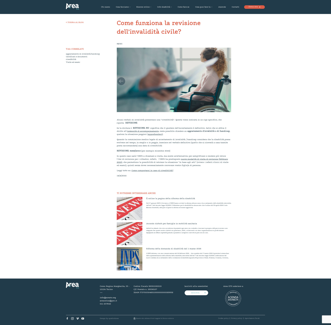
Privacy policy (236, 318)
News (119, 44)
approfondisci (155, 134)
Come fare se (183, 7)
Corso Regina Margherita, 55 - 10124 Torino (115, 288)
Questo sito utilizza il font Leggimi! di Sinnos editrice (155, 318)
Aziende (222, 7)
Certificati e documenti (76, 57)
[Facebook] (67, 319)
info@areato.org (108, 298)
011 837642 (105, 304)
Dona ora (253, 7)
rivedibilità (71, 60)
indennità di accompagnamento (143, 131)
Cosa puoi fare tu (203, 7)
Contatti (235, 7)
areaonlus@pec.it (108, 301)
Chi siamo (105, 7)
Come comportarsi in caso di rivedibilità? (152, 170)
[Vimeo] (77, 319)
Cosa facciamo (122, 7)
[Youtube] (82, 319)
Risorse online (143, 7)
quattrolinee (114, 318)
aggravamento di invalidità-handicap (83, 54)
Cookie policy (223, 318)
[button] (120, 79)
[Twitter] (72, 319)
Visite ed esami (73, 62)
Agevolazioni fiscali (252, 318)
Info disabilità (163, 7)
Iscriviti (195, 293)
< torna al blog (75, 22)
